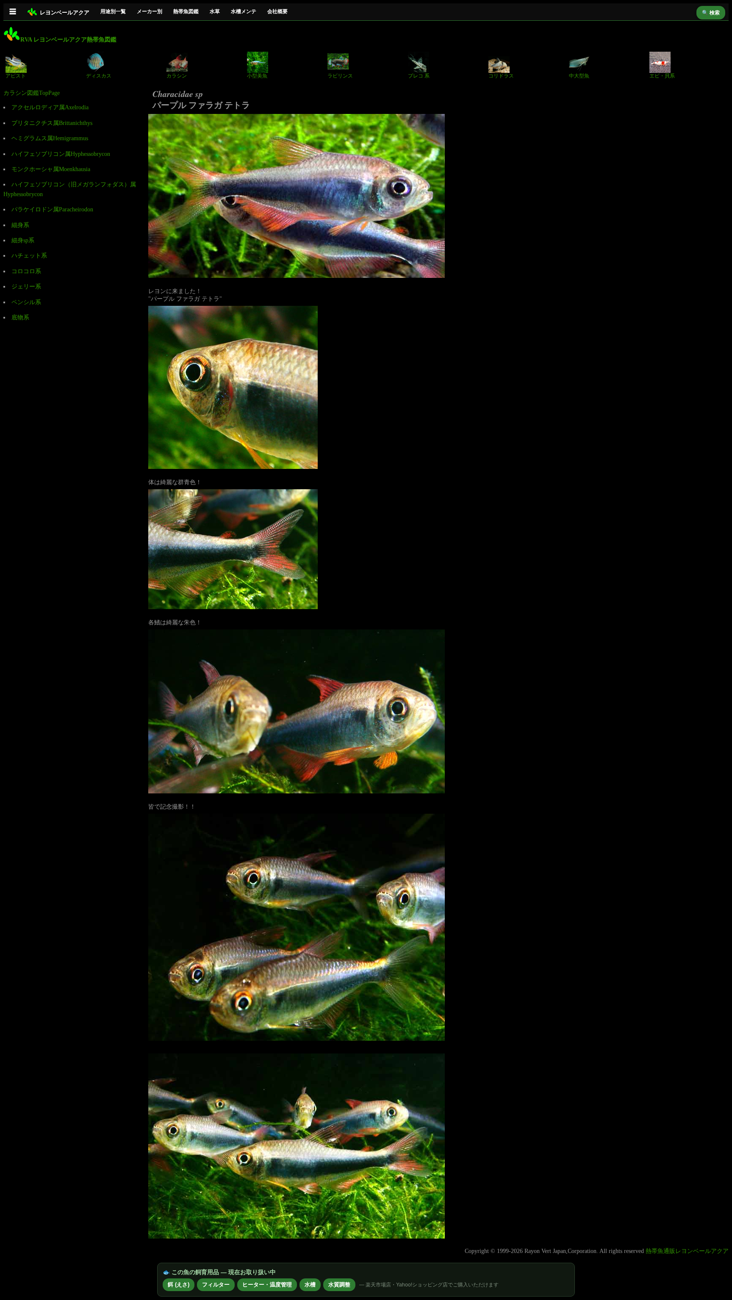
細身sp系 (22, 240)
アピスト (16, 76)
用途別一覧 (113, 11)
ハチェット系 (29, 255)
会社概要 (277, 11)
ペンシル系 (26, 302)
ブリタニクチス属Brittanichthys (51, 123)
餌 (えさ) (178, 1284)
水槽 (310, 1284)
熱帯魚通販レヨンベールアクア (687, 1251)
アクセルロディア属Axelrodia (50, 107)
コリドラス (501, 76)
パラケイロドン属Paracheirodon (52, 209)
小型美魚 (257, 76)
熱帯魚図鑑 (186, 11)
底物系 (20, 317)
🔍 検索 (711, 13)
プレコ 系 (419, 76)
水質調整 (339, 1284)
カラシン (176, 76)
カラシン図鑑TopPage (31, 93)
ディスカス (98, 76)
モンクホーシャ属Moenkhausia (50, 169)
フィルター (216, 1284)
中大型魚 (579, 76)
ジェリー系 (26, 286)
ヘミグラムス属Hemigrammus (49, 138)
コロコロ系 (26, 271)
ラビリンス (340, 76)
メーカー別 (149, 11)
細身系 (20, 225)
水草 (215, 11)
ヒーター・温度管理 (267, 1284)
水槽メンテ (243, 11)
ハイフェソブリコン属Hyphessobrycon (60, 154)
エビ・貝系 (662, 76)
